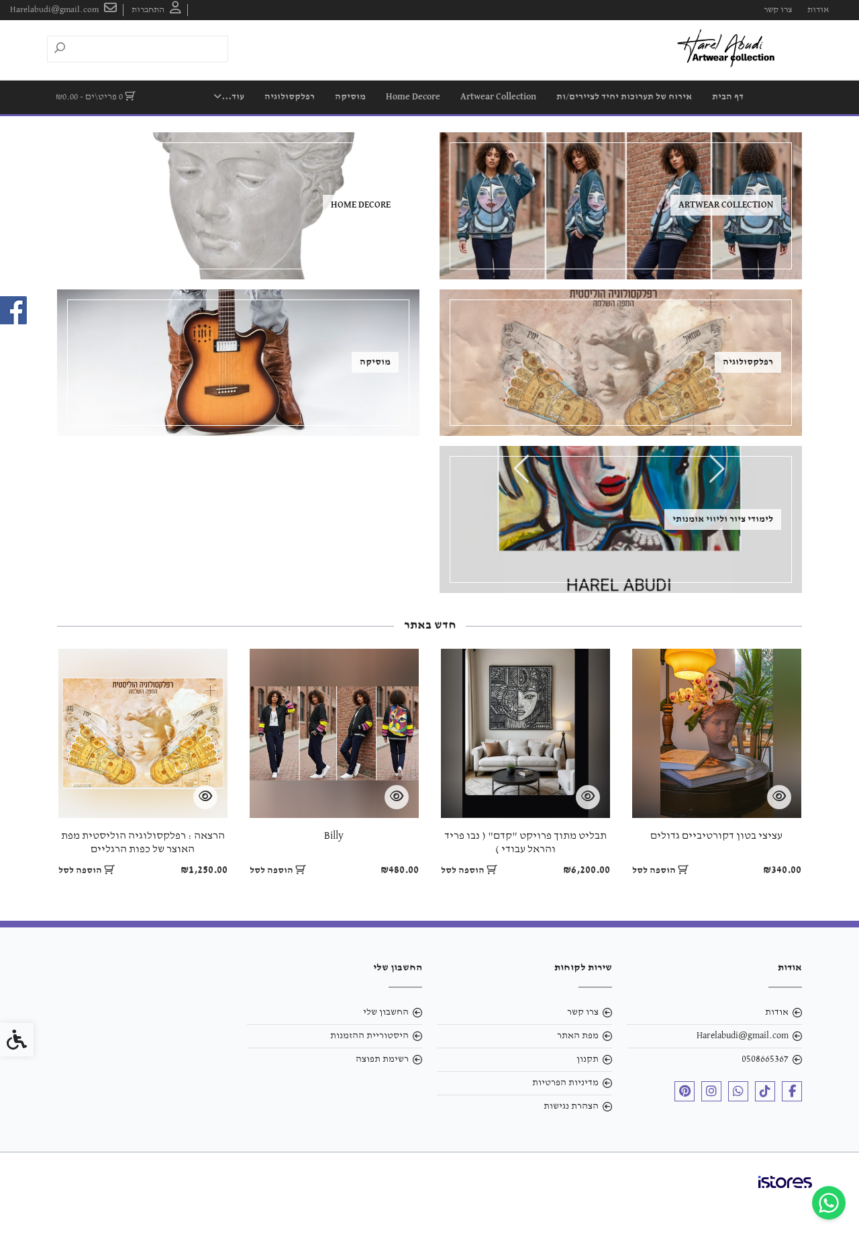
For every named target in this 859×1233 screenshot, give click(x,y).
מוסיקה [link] (350, 97)
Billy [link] (334, 836)
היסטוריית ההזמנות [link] (369, 1036)
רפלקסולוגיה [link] (289, 97)
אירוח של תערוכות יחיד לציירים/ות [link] (624, 97)
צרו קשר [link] (778, 9)
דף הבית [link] (728, 97)
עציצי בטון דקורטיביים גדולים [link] (716, 836)
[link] (829, 1203)
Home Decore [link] (413, 97)
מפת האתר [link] (578, 1036)
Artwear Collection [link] (498, 97)
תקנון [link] (587, 1059)
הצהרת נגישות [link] (571, 1106)
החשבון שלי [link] (386, 1012)
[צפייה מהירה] (779, 797)
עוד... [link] (232, 97)
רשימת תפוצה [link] (382, 1059)
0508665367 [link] (765, 1059)
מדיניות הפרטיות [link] (565, 1083)
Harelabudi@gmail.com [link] (743, 1036)
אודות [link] (818, 9)
